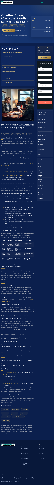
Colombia (40, 197)
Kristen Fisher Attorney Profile (11, 383)
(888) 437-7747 (43, 50)
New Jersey (40, 183)
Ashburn (39, 166)
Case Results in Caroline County (9, 71)
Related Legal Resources (7, 82)
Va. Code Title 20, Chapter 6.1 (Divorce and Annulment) (16, 171)
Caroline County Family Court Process (10, 60)
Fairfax (39, 162)
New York (40, 188)
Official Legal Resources (7, 56)
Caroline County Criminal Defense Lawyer (14, 379)
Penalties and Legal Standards (9, 63)
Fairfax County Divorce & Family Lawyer (13, 374)
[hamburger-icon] (42, 2)
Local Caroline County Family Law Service (11, 75)
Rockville (40, 179)
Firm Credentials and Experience (9, 67)
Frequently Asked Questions (8, 78)
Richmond (40, 175)
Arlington (40, 170)
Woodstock (40, 192)
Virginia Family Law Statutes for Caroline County (12, 52)
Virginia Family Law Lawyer (11, 372)
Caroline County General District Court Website (15, 175)
